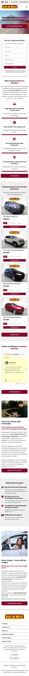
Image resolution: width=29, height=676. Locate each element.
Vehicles (4, 624)
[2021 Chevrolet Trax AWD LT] (14, 280)
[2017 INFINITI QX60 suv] (14, 213)
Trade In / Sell (6, 641)
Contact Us (5, 627)
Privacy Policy (16, 70)
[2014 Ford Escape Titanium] (14, 314)
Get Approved (14, 227)
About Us (5, 631)
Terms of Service (18, 672)
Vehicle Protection (8, 634)
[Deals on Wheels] (10, 7)
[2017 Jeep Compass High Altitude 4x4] (14, 247)
